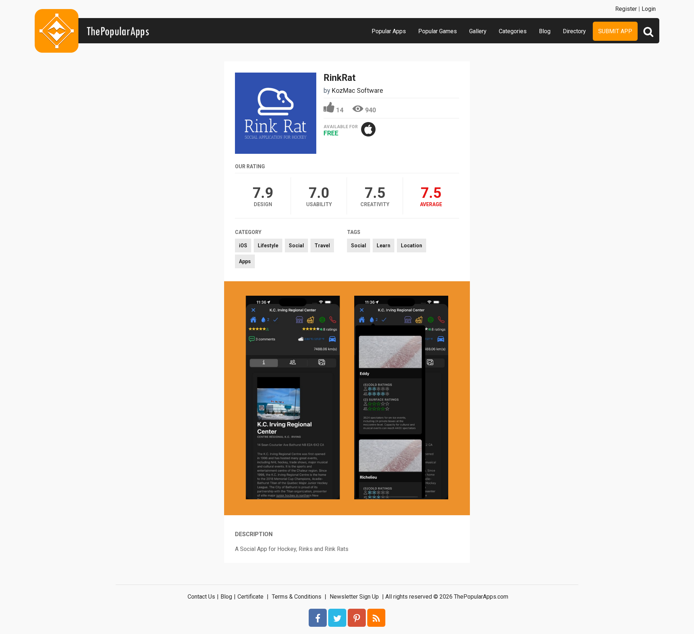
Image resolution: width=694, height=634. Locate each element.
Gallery (478, 31)
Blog (545, 31)
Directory (574, 31)
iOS (243, 245)
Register (626, 8)
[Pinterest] (357, 618)
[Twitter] (337, 618)
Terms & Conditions (296, 596)
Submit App (615, 31)
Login (649, 8)
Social (296, 245)
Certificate (250, 596)
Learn (383, 245)
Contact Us (201, 596)
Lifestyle (268, 245)
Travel (322, 245)
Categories (513, 31)
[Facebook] (318, 618)
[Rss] (376, 618)
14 (339, 110)
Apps (245, 261)
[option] (293, 398)
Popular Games (437, 31)
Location (411, 245)
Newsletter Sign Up (354, 596)
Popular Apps (389, 31)
